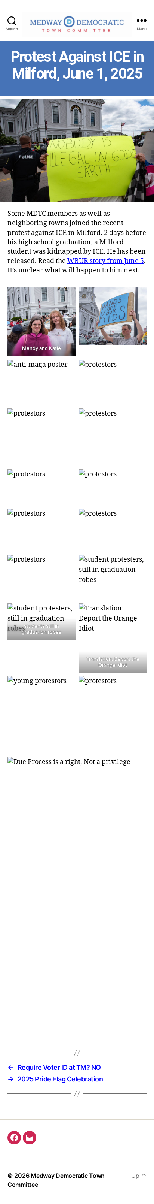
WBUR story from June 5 (105, 261)
